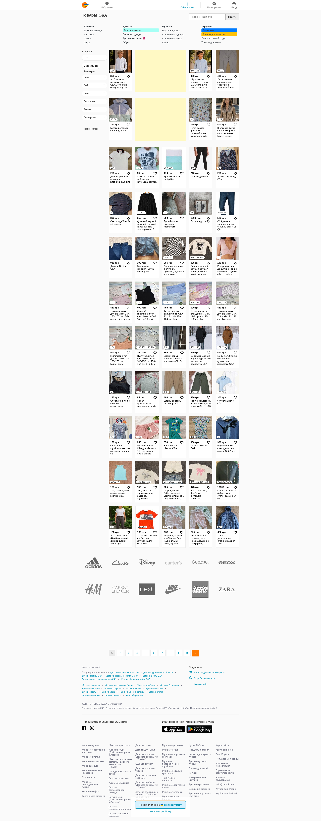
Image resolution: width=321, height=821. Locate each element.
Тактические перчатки (169, 779)
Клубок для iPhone (226, 789)
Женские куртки (133, 688)
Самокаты (208, 30)
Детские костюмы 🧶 (134, 38)
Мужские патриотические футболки (171, 764)
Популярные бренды (227, 758)
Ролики (193, 772)
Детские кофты (89, 692)
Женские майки (108, 692)
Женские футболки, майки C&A (135, 679)
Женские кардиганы (93, 761)
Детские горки (143, 745)
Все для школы (132, 30)
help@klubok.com (225, 784)
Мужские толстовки (172, 792)
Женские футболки (146, 685)
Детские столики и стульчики (119, 814)
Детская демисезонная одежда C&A (99, 679)
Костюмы (89, 34)
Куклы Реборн (196, 745)
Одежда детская (144, 763)
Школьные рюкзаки (199, 789)
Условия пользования (223, 778)
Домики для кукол (145, 749)
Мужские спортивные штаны (173, 786)
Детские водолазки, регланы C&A (122, 676)
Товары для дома (211, 42)
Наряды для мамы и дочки (120, 772)
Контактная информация (223, 764)
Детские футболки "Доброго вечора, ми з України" (146, 785)
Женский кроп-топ (134, 695)
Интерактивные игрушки (197, 778)
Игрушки (206, 26)
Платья (87, 38)
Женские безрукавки (169, 685)
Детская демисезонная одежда (117, 790)
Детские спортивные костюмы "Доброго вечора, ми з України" (146, 796)
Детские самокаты (119, 778)
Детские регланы (113, 695)
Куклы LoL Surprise (119, 782)
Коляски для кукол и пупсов (200, 755)
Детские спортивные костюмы (200, 794)
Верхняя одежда (93, 30)
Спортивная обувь (172, 38)
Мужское (167, 26)
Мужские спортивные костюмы (173, 755)
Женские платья (91, 756)
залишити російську (160, 811)
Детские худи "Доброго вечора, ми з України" (120, 799)
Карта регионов (224, 749)
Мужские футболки (154, 688)
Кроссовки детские (91, 688)
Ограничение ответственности (225, 771)
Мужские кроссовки (172, 745)
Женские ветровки (113, 688)
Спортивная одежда (173, 34)
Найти (232, 16)
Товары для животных (215, 34)
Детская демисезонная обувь (120, 807)
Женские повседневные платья (90, 784)
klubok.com (85, 5)
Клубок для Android (226, 793)
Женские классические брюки (119, 685)
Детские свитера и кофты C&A (124, 672)
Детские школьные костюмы (145, 776)
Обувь (87, 42)
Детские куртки (156, 692)
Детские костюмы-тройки (145, 769)
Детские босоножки (91, 695)
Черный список (91, 129)
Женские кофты (90, 791)
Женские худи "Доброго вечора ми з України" (120, 752)
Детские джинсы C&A (92, 676)
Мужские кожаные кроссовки (172, 772)
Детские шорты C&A (152, 676)
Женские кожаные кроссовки (92, 771)
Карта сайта (222, 745)
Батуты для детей (198, 768)
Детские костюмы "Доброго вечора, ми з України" (146, 757)
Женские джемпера (91, 685)
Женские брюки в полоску (132, 692)
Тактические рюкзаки (93, 796)
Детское (127, 26)
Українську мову (173, 804)
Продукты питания (199, 749)
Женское (89, 26)
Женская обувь (90, 765)
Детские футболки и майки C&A (158, 672)
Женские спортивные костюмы (93, 751)
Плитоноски (88, 777)
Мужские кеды (170, 749)
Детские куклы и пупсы (197, 762)
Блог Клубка (222, 754)
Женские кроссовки (119, 745)
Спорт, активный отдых (214, 38)
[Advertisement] (160, 71)
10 (187, 653)
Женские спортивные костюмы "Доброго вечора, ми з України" (120, 763)
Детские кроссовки (199, 784)
